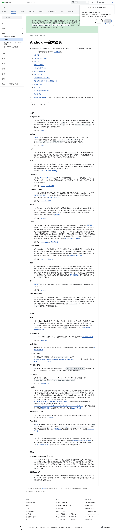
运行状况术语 (38, 84)
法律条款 (42, 527)
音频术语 (36, 55)
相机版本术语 (38, 75)
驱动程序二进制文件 (32, 517)
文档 (17, 2)
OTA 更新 (50, 417)
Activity (73, 153)
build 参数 (57, 52)
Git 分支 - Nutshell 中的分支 (42, 361)
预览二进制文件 (30, 511)
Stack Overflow (89, 517)
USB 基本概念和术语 (40, 58)
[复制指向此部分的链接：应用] (36, 113)
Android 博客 (59, 508)
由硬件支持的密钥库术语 (41, 91)
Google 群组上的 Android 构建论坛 (66, 517)
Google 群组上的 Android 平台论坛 (66, 514)
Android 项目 (45, 384)
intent (37, 138)
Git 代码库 (44, 340)
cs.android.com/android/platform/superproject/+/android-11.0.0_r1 (55, 359)
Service (37, 284)
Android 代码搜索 (30, 2)
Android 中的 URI (46, 201)
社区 (37, 527)
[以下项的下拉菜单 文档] (20, 2)
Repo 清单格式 (76, 408)
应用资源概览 (74, 275)
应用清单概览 (45, 408)
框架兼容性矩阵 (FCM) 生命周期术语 (45, 81)
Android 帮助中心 (90, 502)
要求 (27, 505)
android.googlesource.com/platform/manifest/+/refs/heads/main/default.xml (58, 406)
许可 (48, 527)
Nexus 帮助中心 (89, 508)
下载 (27, 508)
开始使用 (13, 11)
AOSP (31, 35)
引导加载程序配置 (42, 445)
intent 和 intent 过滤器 (72, 238)
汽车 (62, 11)
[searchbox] (12, 17)
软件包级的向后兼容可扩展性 (81, 440)
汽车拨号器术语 (39, 65)
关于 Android (30, 527)
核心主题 (31, 11)
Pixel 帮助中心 (89, 505)
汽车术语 (36, 62)
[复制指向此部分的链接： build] (37, 314)
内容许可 (44, 488)
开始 (107, 21)
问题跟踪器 (88, 520)
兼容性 (41, 11)
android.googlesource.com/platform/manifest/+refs (50, 402)
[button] (10, 28)
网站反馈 (61, 527)
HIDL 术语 (37, 87)
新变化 (4, 11)
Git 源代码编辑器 (87, 337)
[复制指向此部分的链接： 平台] (36, 452)
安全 (22, 11)
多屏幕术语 (37, 94)
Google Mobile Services (92, 514)
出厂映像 (28, 514)
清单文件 (58, 429)
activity (54, 171)
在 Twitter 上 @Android (62, 502)
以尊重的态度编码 (40, 98)
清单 (36, 425)
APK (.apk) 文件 (46, 171)
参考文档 (70, 11)
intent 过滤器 (50, 186)
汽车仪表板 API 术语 (40, 68)
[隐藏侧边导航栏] (21, 528)
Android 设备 (52, 11)
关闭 (98, 21)
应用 (42, 130)
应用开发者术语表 (39, 71)
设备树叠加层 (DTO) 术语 (42, 78)
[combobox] (80, 2)
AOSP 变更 (59, 27)
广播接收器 (54, 242)
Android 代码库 (30, 502)
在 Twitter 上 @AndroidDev (63, 505)
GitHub (28, 520)
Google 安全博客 (60, 511)
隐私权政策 (54, 527)
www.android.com (90, 511)
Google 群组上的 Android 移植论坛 (66, 520)
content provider (53, 197)
